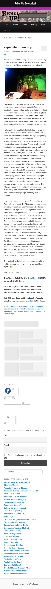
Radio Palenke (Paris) (13, 562)
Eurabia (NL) (9, 516)
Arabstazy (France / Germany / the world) (21, 490)
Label (24, 24)
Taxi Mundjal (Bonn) (12, 565)
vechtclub (40, 311)
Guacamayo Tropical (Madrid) (16, 528)
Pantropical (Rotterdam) (14, 556)
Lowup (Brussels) (11, 536)
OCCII (15, 311)
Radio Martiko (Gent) (12, 559)
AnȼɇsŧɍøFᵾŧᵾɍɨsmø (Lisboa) (15, 488)
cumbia (13, 309)
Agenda (7, 30)
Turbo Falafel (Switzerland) (15, 570)
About (6, 24)
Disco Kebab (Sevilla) (13, 510)
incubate (30, 309)
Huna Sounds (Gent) (12, 530)
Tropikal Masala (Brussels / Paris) (18, 567)
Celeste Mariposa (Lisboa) (15, 508)
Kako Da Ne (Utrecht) (12, 533)
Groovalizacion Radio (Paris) (16, 525)
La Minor (33, 278)
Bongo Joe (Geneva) (12, 505)
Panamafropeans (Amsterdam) (16, 553)
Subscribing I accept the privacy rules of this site (25, 456)
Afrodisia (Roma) (11, 485)
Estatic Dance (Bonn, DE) (14, 513)
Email (6, 445)
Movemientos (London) (13, 545)
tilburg (26, 311)
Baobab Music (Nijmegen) (15, 499)
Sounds (15, 24)
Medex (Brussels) (11, 542)
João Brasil (26, 289)
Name (6, 435)
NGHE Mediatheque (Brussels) (16, 550)
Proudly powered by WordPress (25, 584)
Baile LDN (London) (12, 493)
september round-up (18, 47)
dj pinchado (21, 309)
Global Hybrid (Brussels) (14, 522)
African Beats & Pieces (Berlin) (17, 482)
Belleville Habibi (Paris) (14, 502)
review (20, 311)
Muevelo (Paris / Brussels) (15, 548)
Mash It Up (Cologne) (13, 539)
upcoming (15, 306)
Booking (34, 24)
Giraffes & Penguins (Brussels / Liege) (20, 519)
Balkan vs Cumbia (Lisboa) (15, 496)
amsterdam (30, 306)
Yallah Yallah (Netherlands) (15, 573)
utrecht (32, 311)
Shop (43, 24)
